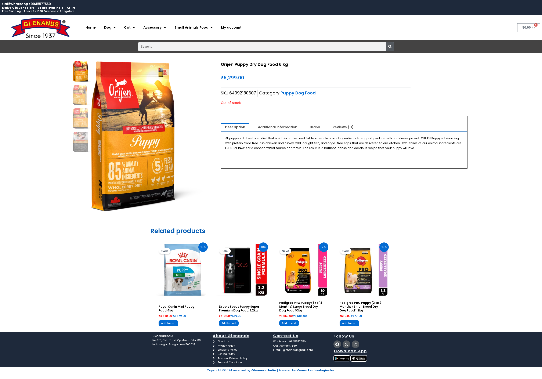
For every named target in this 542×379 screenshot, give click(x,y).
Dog (107, 27)
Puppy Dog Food (298, 93)
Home (91, 27)
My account (231, 27)
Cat (127, 27)
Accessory (152, 27)
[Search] (390, 46)
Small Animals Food (191, 27)
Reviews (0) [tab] (343, 127)
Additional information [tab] (277, 127)
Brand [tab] (315, 127)
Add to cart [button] (168, 323)
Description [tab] (235, 127)
